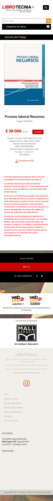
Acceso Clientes (26, 258)
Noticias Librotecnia (12, 412)
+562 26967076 (24, 276)
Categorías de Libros (16, 26)
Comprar (38, 132)
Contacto (8, 416)
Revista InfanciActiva (13, 403)
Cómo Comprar (11, 421)
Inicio (6, 394)
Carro (27, 267)
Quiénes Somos (11, 399)
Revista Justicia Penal (13, 407)
